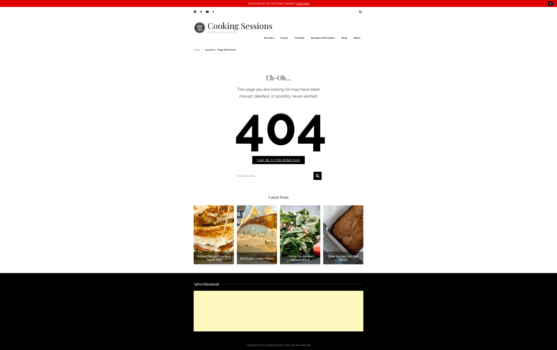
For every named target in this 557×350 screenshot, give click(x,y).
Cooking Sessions (240, 25)
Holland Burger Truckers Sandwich (214, 257)
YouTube (299, 38)
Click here (302, 3)
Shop (344, 38)
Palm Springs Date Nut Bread (343, 257)
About (357, 38)
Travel (284, 38)
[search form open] (360, 11)
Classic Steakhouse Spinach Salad (300, 257)
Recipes (269, 38)
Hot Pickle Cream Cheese (257, 258)
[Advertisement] (278, 311)
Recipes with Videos (323, 38)
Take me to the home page (278, 160)
